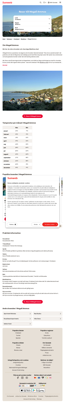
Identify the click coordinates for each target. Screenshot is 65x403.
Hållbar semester (47, 347)
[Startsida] (7, 2)
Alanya (18, 347)
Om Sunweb (46, 345)
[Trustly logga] (43, 378)
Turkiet (18, 335)
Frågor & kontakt (47, 362)
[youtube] (27, 378)
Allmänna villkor (32, 396)
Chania (18, 345)
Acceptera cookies (49, 224)
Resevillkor (47, 367)
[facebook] (18, 378)
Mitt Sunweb (47, 365)
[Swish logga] (46, 378)
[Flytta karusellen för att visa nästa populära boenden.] (60, 226)
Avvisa (35, 224)
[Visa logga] (39, 378)
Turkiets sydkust (47, 338)
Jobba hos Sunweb (20, 396)
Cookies (18, 365)
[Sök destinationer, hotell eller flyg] (40, 2)
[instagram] (22, 378)
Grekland (18, 333)
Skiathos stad (44, 62)
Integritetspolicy (18, 362)
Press (47, 353)
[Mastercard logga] (35, 378)
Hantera (11, 224)
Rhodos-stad (18, 350)
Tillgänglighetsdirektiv (47, 350)
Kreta (47, 333)
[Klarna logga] (50, 378)
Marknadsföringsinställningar (18, 367)
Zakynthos (47, 335)
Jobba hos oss (46, 355)
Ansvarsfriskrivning (18, 370)
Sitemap (39, 399)
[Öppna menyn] (60, 2)
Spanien (18, 338)
